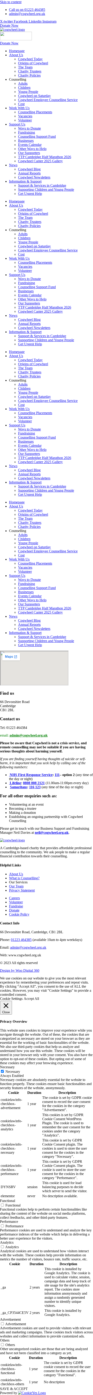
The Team (25, 67)
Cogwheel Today (30, 59)
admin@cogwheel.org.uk (28, 735)
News (13, 165)
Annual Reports (29, 173)
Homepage (17, 51)
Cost (21, 104)
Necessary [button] (7, 1067)
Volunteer (25, 120)
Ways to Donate (29, 128)
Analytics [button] (7, 1242)
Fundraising (26, 132)
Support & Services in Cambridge (42, 185)
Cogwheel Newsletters (34, 177)
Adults (23, 83)
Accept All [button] (31, 999)
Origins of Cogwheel (33, 63)
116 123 (35, 787)
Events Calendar (30, 145)
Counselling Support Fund (37, 136)
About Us (16, 55)
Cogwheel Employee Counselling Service (48, 100)
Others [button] (4, 1340)
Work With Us (19, 108)
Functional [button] (7, 1201)
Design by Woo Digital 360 (19, 970)
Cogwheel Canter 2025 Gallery (40, 161)
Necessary (12, 1071)
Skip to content (10, 2)
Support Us (17, 124)
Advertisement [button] (10, 1319)
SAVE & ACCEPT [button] (14, 1389)
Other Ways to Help (32, 149)
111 (57, 775)
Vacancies (25, 116)
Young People (28, 92)
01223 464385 (21, 940)
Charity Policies (29, 75)
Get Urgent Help (30, 194)
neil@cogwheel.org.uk (52, 832)
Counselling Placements (35, 112)
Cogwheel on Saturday (34, 96)
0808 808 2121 (34, 783)
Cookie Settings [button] (11, 999)
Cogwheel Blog (29, 169)
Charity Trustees (29, 71)
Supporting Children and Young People (46, 189)
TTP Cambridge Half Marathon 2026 (44, 157)
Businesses (26, 141)
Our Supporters (29, 153)
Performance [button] (9, 1221)
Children (24, 87)
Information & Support (25, 181)
